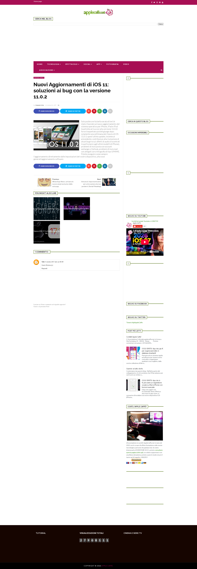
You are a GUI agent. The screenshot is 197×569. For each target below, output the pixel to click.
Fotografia (112, 64)
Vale (43, 262)
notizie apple (39, 77)
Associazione (46, 70)
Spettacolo (71, 64)
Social (87, 64)
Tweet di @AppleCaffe (134, 322)
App (98, 64)
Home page (38, 1)
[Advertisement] (98, 42)
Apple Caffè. (107, 566)
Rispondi (44, 268)
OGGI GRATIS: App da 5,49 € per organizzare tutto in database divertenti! (152, 351)
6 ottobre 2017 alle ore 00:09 (54, 262)
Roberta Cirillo (40, 105)
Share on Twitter (74, 111)
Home (40, 64)
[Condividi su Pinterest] (110, 111)
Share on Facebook (47, 111)
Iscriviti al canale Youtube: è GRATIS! (145, 221)
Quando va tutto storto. (134, 369)
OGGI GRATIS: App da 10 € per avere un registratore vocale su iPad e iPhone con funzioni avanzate (152, 384)
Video (126, 64)
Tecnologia (53, 64)
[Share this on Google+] (88, 111)
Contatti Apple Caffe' (133, 337)
